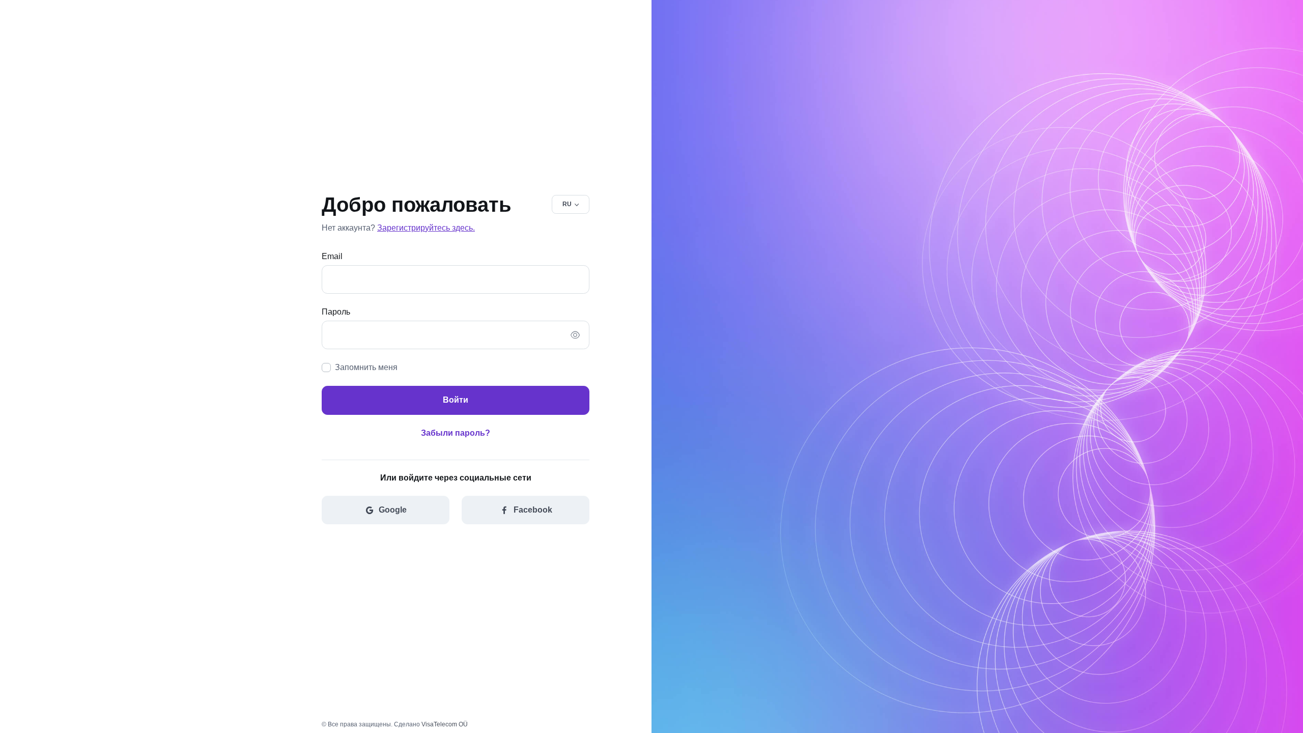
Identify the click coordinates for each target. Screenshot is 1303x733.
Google (393, 509)
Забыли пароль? (455, 433)
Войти (455, 400)
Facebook (533, 509)
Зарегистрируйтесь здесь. (426, 227)
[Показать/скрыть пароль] (575, 335)
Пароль (336, 311)
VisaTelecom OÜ (444, 724)
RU (567, 204)
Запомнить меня (366, 367)
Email (332, 256)
